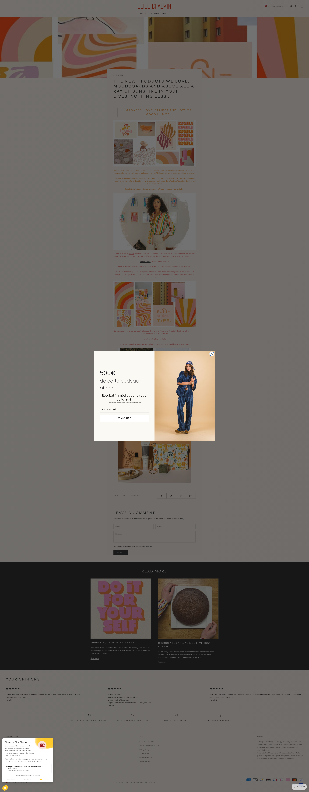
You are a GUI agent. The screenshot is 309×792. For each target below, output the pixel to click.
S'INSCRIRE (124, 418)
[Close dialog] (212, 354)
